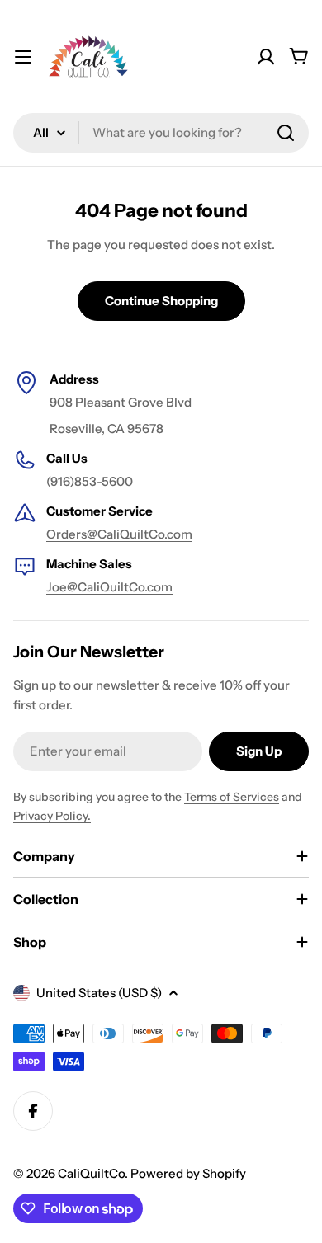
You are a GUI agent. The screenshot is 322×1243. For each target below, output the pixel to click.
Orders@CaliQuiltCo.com (119, 534)
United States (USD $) (99, 993)
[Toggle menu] (23, 57)
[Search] (286, 133)
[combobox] (161, 133)
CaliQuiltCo (91, 1173)
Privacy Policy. (52, 815)
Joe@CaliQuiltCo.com (109, 587)
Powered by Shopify (188, 1173)
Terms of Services (231, 796)
